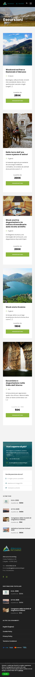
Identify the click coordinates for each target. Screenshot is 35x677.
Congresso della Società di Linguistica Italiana (21, 519)
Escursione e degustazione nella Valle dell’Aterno (15, 382)
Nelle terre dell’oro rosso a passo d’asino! (17, 153)
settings (20, 670)
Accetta (5, 674)
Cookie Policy (7, 631)
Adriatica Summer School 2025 (20, 529)
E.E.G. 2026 (15, 500)
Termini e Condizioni (10, 641)
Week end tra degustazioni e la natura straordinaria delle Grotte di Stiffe (16, 223)
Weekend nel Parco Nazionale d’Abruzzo (16, 70)
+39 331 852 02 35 (10, 566)
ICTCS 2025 (15, 509)
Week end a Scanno (15, 307)
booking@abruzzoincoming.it (15, 568)
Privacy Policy (7, 636)
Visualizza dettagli (17, 100)
